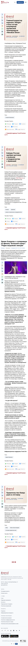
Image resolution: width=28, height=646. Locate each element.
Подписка (3, 611)
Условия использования (6, 617)
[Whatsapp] (2, 630)
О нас (2, 598)
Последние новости (5, 591)
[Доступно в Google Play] (14, 636)
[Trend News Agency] (4, 573)
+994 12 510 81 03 (4, 583)
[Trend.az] (5, 2)
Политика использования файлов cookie (9, 623)
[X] (8, 630)
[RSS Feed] (19, 630)
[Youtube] (11, 630)
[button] (2, 14)
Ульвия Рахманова (10, 117)
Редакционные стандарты (6, 604)
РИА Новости (19, 178)
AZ (14, 643)
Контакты (3, 602)
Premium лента (4, 593)
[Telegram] (14, 630)
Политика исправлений (6, 605)
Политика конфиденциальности (8, 619)
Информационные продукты (7, 612)
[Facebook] (5, 630)
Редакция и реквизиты (6, 600)
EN (11, 643)
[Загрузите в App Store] (5, 636)
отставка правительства (11, 530)
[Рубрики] (25, 2)
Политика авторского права (7, 621)
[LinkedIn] (16, 630)
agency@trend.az (4, 584)
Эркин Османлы (9, 457)
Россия (7, 209)
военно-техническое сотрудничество (14, 212)
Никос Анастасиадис (14, 527)
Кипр (7, 527)
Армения (13, 209)
